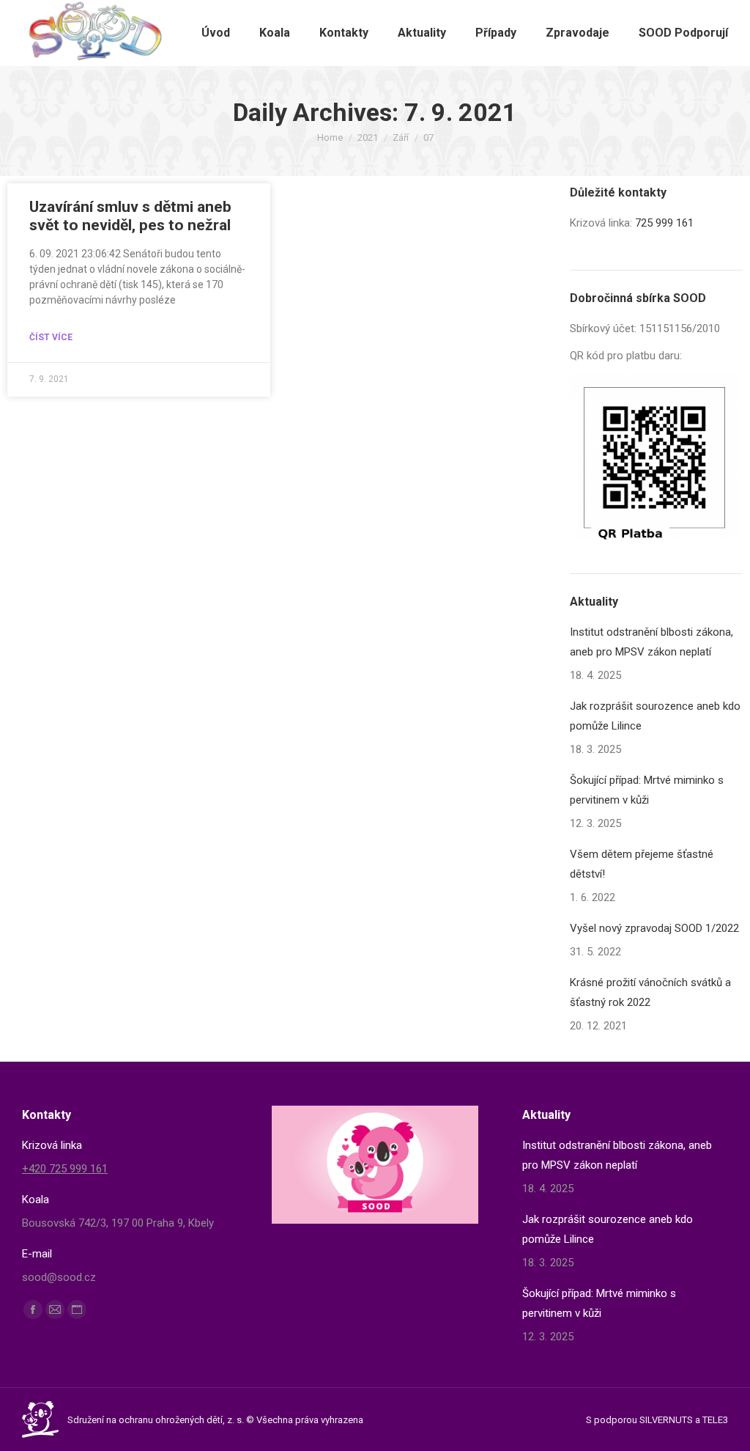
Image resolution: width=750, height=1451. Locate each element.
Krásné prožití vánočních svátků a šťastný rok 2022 (650, 992)
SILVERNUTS (666, 1419)
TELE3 (715, 1419)
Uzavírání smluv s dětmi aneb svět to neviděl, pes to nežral (130, 216)
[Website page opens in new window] (76, 1309)
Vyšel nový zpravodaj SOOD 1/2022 (654, 928)
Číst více (51, 337)
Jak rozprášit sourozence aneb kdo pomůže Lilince (655, 715)
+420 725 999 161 (65, 1168)
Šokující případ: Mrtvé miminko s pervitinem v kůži (647, 790)
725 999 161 (664, 222)
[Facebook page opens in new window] (32, 1309)
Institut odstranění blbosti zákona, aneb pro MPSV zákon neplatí (651, 641)
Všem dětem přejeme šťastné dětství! (641, 864)
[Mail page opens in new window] (54, 1309)
